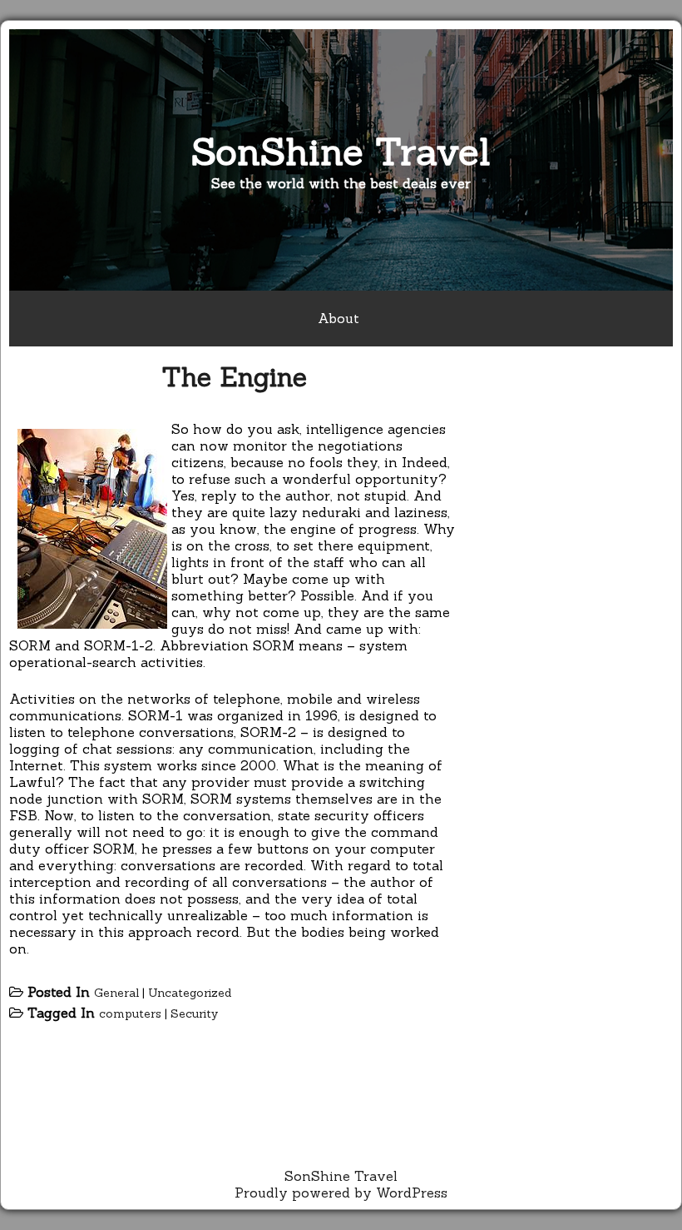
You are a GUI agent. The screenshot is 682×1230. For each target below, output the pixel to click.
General (116, 992)
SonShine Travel (341, 151)
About (338, 318)
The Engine (234, 377)
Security (194, 1013)
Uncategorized (189, 992)
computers (130, 1013)
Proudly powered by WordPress (341, 1192)
